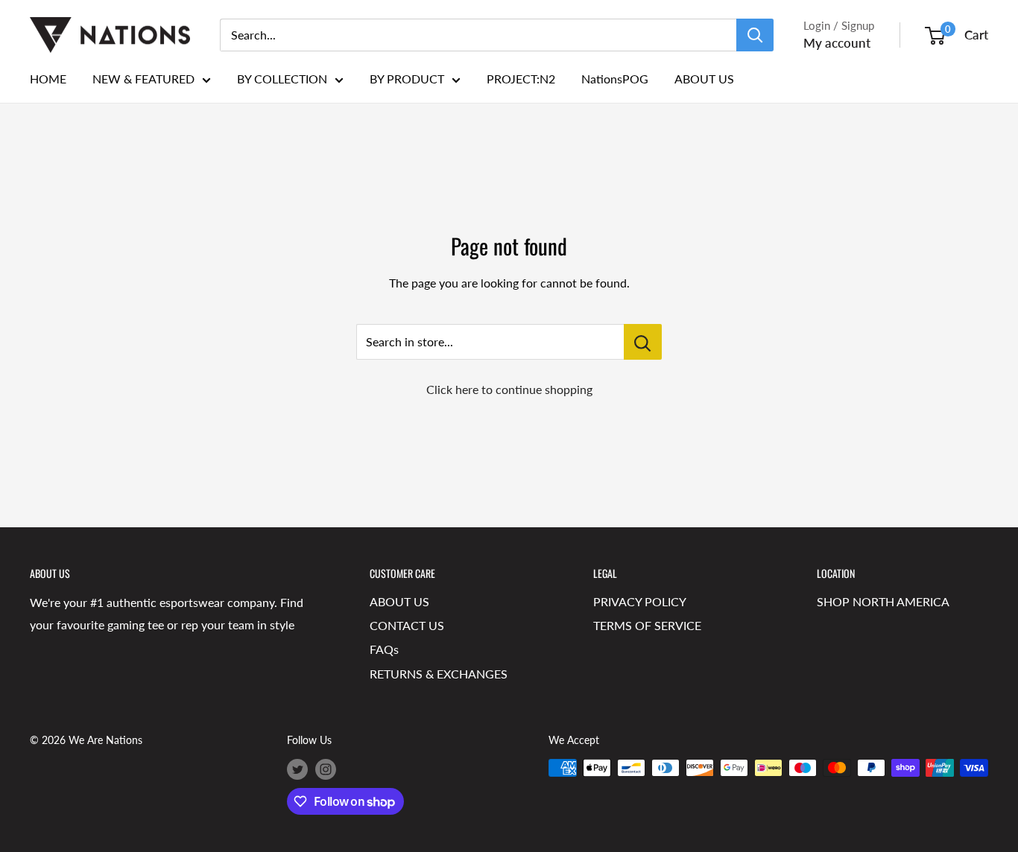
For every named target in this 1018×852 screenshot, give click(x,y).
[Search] (755, 35)
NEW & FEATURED (143, 78)
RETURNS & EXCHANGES (439, 674)
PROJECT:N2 (521, 78)
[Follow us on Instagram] (325, 769)
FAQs (384, 649)
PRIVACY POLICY (639, 601)
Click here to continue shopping (509, 389)
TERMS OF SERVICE (647, 625)
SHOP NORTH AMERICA (883, 601)
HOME (48, 78)
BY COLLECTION (282, 78)
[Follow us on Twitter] (297, 769)
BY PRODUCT (407, 78)
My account (836, 43)
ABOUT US (704, 78)
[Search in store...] (643, 342)
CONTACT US (407, 625)
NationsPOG (614, 78)
